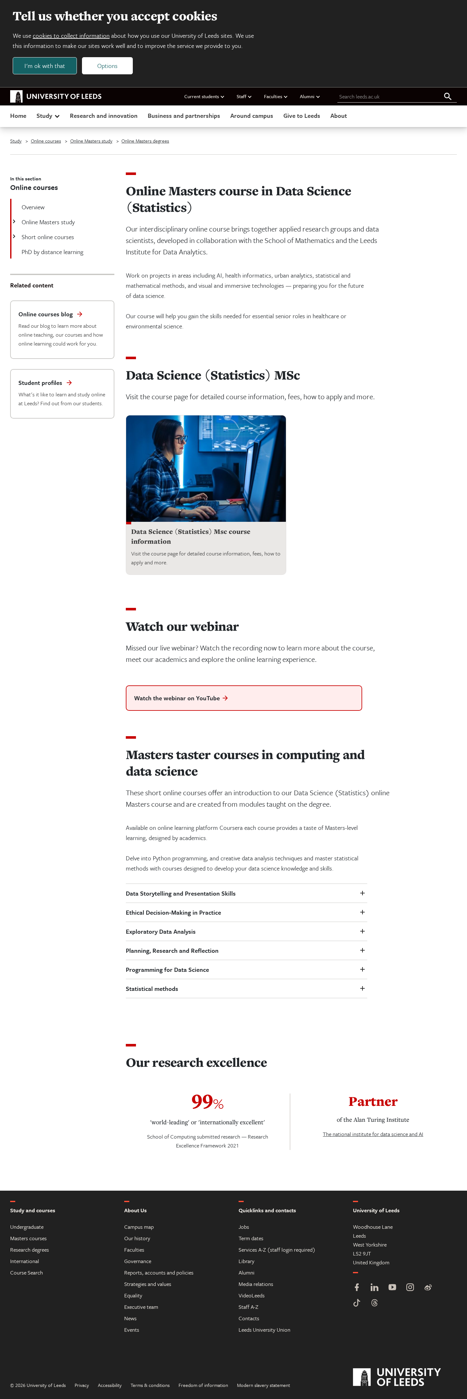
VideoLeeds (252, 1295)
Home (18, 115)
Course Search (26, 1272)
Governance (137, 1261)
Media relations (256, 1284)
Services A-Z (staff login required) (277, 1250)
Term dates (251, 1238)
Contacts (249, 1318)
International (24, 1261)
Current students (201, 96)
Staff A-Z (248, 1307)
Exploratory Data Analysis (161, 931)
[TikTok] (357, 1303)
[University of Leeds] (405, 1377)
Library (246, 1261)
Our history (137, 1238)
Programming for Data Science (167, 969)
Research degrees (29, 1250)
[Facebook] (357, 1288)
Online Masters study (91, 140)
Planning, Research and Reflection (172, 950)
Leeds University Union (264, 1330)
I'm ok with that (44, 65)
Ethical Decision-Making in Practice (173, 912)
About (338, 115)
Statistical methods (152, 988)
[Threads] (374, 1303)
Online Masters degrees (145, 140)
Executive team (141, 1307)
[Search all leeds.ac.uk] (448, 97)
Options (107, 65)
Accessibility (110, 1385)
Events (131, 1330)
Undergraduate (27, 1227)
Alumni (307, 96)
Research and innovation (104, 115)
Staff (241, 96)
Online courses (46, 140)
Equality (133, 1295)
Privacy (82, 1385)
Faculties (273, 96)
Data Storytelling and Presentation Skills (181, 893)
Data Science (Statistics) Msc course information (190, 536)
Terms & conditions (150, 1385)
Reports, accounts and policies (158, 1272)
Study (44, 115)
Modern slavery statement (263, 1385)
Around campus (251, 115)
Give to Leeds (301, 115)
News (130, 1318)
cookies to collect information (71, 35)
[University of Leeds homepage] (56, 96)
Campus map (139, 1227)
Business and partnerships (184, 115)
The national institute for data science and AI (373, 1134)
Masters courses (28, 1238)
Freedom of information (203, 1385)
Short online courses (48, 236)
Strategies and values (147, 1284)
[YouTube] (392, 1288)
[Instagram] (410, 1288)
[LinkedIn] (374, 1288)
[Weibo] (428, 1288)
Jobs (244, 1227)
